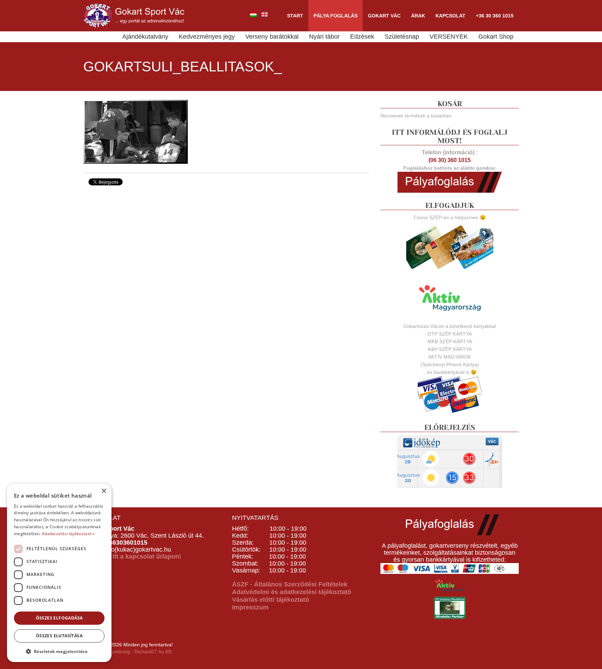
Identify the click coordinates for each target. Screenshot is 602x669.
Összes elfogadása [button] (59, 618)
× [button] (103, 491)
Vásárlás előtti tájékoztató (270, 599)
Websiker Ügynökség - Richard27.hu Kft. (128, 651)
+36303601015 (126, 542)
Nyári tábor (324, 36)
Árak (418, 15)
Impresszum (250, 607)
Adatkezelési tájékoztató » (68, 534)
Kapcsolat (450, 15)
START (295, 15)
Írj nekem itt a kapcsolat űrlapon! (132, 556)
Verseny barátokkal (272, 36)
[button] (59, 651)
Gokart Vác (384, 15)
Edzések (362, 36)
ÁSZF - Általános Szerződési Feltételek (289, 584)
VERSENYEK (449, 36)
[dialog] (59, 573)
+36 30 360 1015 (495, 15)
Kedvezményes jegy (207, 36)
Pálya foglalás (335, 15)
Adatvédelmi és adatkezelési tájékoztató (291, 592)
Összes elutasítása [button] (59, 636)
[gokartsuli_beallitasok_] (135, 131)
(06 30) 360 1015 (450, 160)
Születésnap (402, 36)
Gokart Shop (496, 36)
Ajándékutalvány (145, 36)
